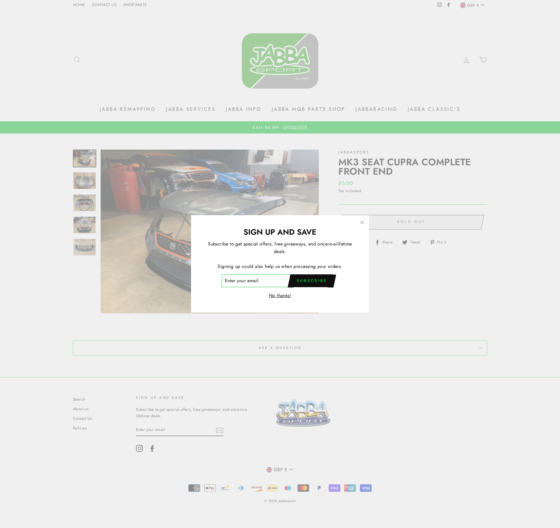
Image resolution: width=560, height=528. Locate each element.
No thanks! (280, 295)
